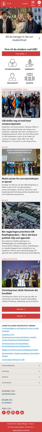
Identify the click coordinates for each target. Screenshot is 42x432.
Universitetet (6, 382)
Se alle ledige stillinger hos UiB (13, 359)
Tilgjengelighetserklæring (21, 430)
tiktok (18, 412)
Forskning (5, 371)
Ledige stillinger (22, 424)
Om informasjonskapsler (16, 427)
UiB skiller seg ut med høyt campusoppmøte (16, 122)
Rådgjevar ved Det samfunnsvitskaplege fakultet (20, 350)
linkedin (22, 412)
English (25, 4)
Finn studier (20, 54)
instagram (13, 412)
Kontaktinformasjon (8, 394)
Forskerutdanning (8, 365)
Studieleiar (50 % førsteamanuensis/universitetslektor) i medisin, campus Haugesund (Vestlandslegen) (19, 337)
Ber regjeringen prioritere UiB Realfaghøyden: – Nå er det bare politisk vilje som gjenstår (19, 234)
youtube (8, 412)
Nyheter (20, 316)
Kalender (20, 309)
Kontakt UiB (11, 424)
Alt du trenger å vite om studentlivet (19, 38)
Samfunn (5, 377)
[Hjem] (4, 3)
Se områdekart (7, 402)
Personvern (29, 427)
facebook (4, 412)
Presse (31, 424)
